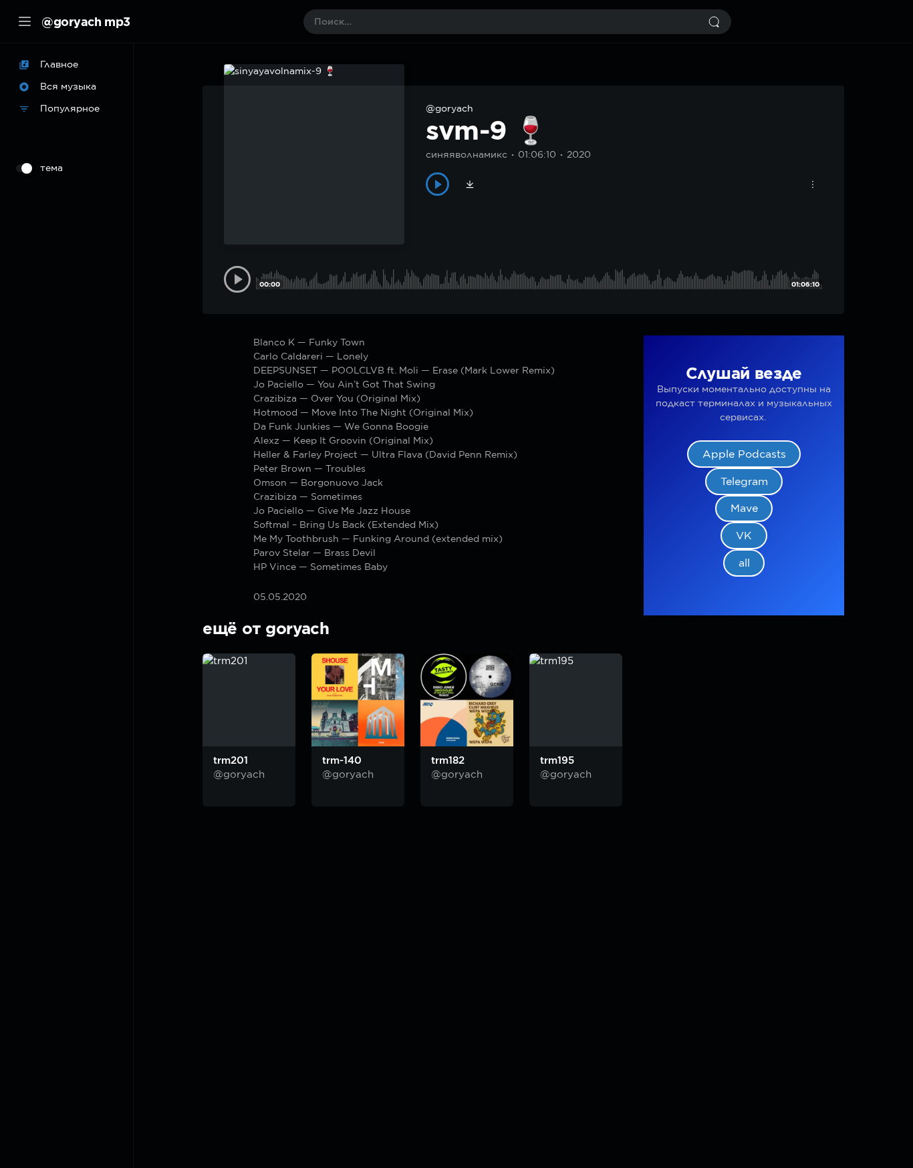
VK (744, 535)
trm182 (448, 760)
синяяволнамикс (466, 154)
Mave (744, 508)
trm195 (557, 760)
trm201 (230, 760)
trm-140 (342, 760)
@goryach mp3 (85, 21)
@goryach (449, 108)
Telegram (744, 481)
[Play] (437, 184)
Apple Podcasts (744, 454)
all (744, 563)
